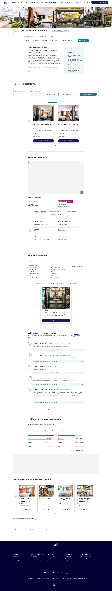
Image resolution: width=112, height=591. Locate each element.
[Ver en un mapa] (56, 177)
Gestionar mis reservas (86, 556)
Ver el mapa (50, 36)
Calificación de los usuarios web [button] (44, 419)
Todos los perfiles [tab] (37, 429)
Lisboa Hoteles (32, 5)
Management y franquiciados (19, 558)
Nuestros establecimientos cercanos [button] (32, 479)
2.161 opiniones (35, 33)
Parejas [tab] (45, 429)
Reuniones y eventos (35, 558)
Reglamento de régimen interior (21, 529)
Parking (73, 270)
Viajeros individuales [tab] (62, 429)
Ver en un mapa (24, 505)
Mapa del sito (50, 558)
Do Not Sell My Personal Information (81, 578)
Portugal (14, 5)
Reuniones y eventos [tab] (72, 283)
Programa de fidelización (19, 565)
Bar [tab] (44, 283)
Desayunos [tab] (51, 283)
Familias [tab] (53, 429)
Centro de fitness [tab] (60, 283)
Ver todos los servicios (77, 266)
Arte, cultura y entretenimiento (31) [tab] (57, 211)
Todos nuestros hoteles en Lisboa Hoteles (24, 518)
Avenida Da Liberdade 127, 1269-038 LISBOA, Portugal (34, 36)
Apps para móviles (68, 556)
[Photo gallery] (56, 17)
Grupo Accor (16, 556)
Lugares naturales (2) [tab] (72, 211)
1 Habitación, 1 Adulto (51, 94)
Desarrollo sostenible (18, 562)
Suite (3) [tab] (61, 101)
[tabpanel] (56, 125)
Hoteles (5, 5)
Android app (66, 560)
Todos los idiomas (51, 560)
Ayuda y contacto (84, 558)
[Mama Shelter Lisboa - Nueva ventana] (46, 491)
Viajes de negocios (34, 556)
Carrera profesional (17, 560)
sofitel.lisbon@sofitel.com (64, 206)
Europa (9, 5)
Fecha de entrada (20, 90)
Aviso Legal (69, 578)
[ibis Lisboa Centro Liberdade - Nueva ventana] (27, 491)
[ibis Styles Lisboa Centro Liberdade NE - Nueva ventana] (65, 491)
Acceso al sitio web (51, 556)
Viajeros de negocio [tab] (74, 429)
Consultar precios (83, 40)
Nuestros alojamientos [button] (24, 84)
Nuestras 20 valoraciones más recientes (39, 408)
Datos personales (55, 578)
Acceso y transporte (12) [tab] (40, 211)
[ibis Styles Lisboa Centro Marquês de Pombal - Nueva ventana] (85, 491)
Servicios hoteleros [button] (37, 255)
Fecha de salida (35, 90)
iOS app (66, 558)
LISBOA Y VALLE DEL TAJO (22, 5)
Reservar (55, 320)
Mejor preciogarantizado (96, 31)
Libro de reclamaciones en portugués (39, 529)
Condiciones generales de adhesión (42, 578)
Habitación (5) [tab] (52, 101)
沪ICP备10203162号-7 (60, 581)
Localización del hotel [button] (39, 157)
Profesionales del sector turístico (37, 560)
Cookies (62, 578)
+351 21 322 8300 (62, 201)
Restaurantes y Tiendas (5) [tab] (56, 214)
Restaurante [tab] (38, 283)
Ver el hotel (27, 509)
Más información (45, 317)
